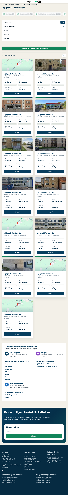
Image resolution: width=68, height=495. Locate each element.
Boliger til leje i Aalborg (54, 462)
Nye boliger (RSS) (29, 469)
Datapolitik (27, 463)
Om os (7, 397)
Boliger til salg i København (44, 477)
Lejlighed (4, 4)
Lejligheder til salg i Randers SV (46, 366)
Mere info (17, 93)
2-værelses (33, 4)
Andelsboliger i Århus (8, 479)
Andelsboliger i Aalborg (9, 482)
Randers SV (25, 4)
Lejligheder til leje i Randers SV (45, 364)
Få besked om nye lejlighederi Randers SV (34, 48)
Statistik (26, 466)
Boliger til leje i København (55, 457)
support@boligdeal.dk (8, 459)
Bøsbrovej (8, 377)
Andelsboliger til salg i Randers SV (46, 361)
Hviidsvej (8, 369)
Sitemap (26, 468)
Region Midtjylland (14, 4)
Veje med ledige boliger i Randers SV (16, 361)
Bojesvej (7, 379)
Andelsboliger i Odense (8, 480)
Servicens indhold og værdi (32, 461)
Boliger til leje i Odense (54, 460)
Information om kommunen (13, 392)
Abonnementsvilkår (30, 458)
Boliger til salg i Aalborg (43, 482)
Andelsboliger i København (10, 477)
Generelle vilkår (29, 459)
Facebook (3, 470)
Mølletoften (8, 366)
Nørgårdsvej (8, 364)
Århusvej (8, 371)
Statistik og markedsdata (12, 395)
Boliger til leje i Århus (53, 458)
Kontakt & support (29, 456)
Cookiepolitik (28, 464)
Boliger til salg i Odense (43, 480)
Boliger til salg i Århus (42, 479)
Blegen (7, 374)
